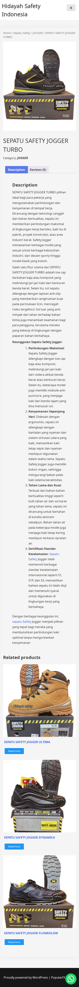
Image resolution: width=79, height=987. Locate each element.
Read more (14, 751)
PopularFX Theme (63, 977)
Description (16, 170)
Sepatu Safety (21, 33)
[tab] (16, 169)
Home (7, 33)
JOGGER (38, 33)
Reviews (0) (38, 170)
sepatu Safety (21, 622)
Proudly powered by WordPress (26, 977)
